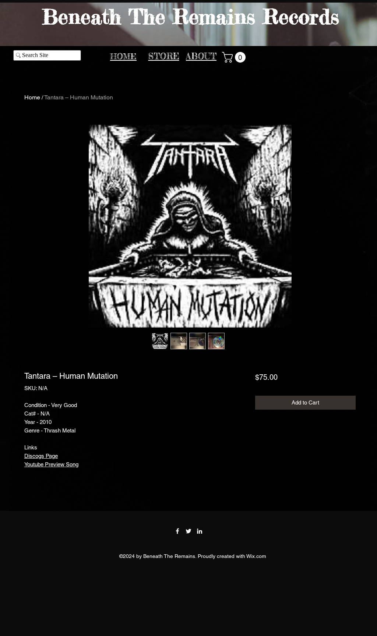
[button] (235, 57)
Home (32, 97)
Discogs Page (41, 456)
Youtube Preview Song (51, 464)
